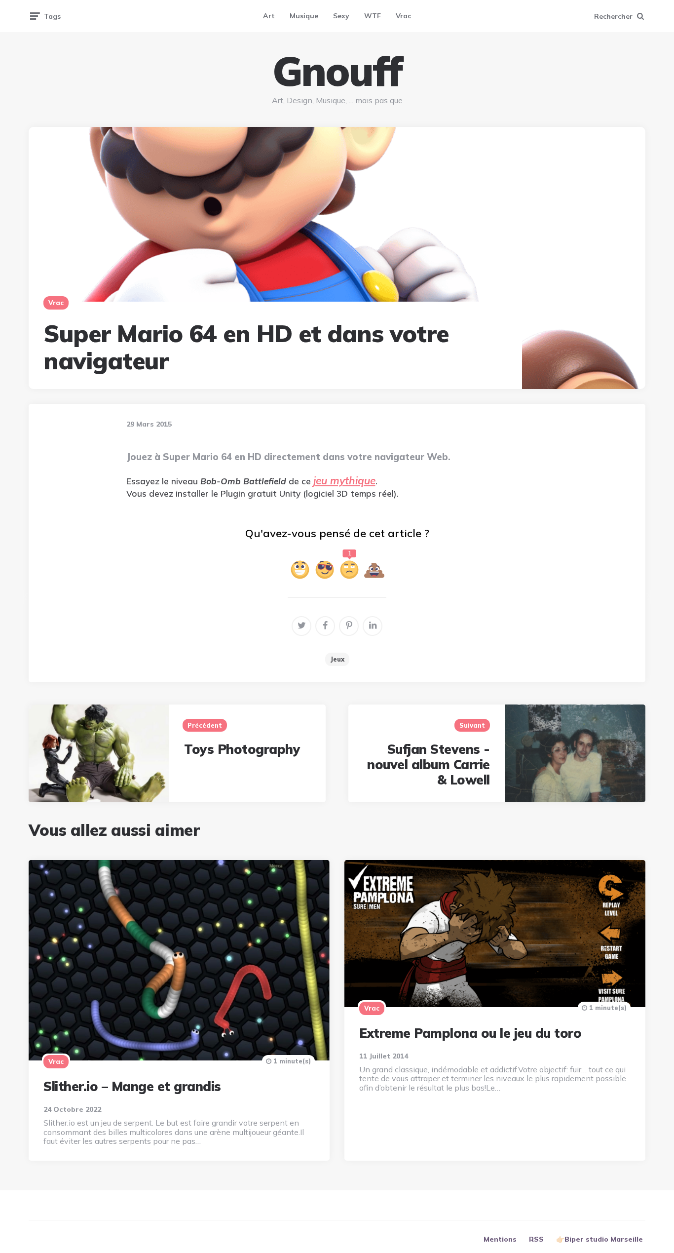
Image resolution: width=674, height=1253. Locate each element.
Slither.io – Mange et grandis (132, 1086)
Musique (304, 15)
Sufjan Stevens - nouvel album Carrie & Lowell (428, 764)
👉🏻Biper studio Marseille (599, 1239)
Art (269, 15)
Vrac (403, 15)
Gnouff (337, 71)
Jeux (337, 659)
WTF (372, 15)
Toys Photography (242, 749)
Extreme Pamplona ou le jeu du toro (470, 1033)
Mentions (500, 1239)
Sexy (341, 15)
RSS (536, 1239)
